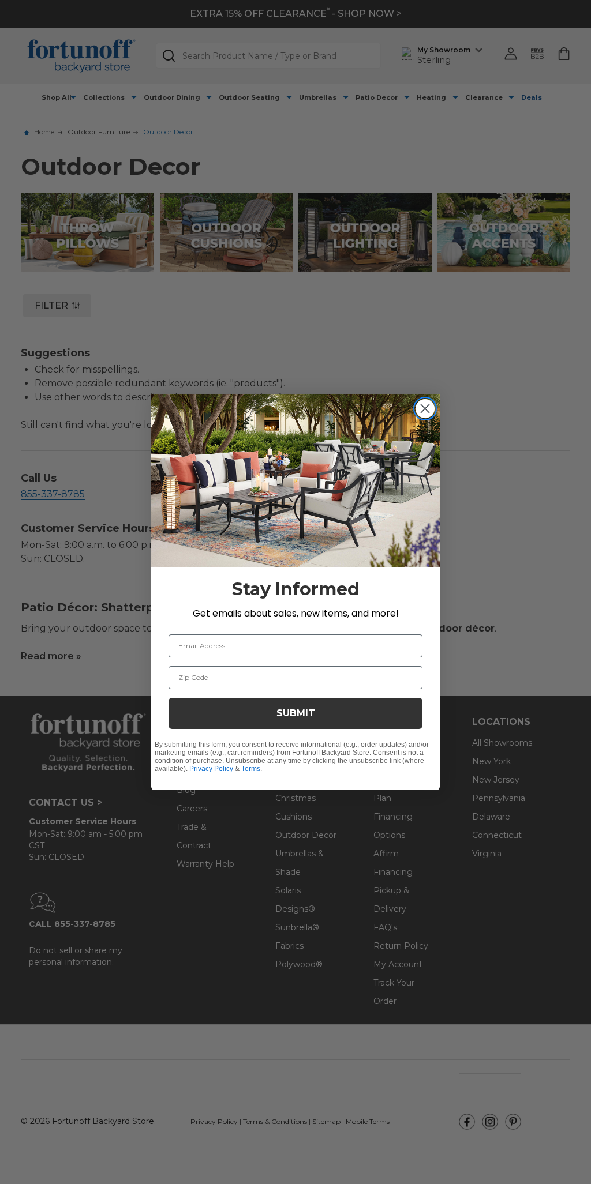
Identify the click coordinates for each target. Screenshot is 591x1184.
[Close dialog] (425, 409)
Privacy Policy (211, 769)
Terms (250, 769)
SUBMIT (295, 713)
